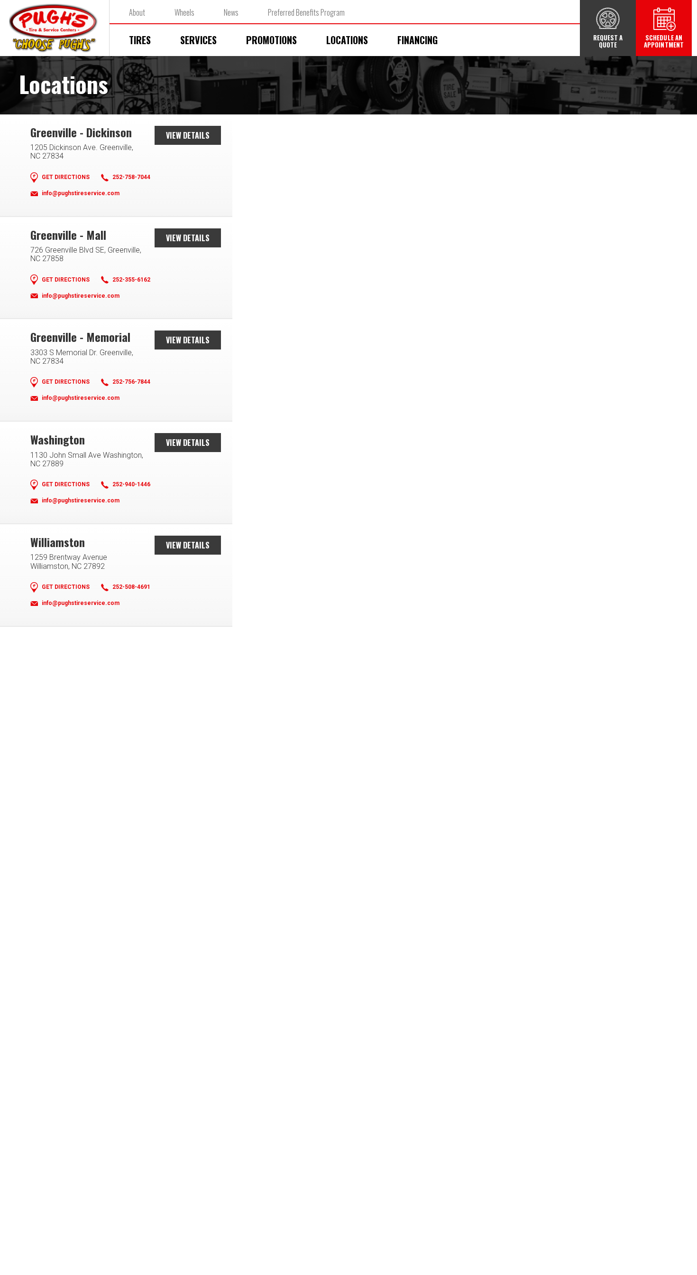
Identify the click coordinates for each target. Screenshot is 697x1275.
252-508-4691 (131, 587)
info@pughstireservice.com (80, 193)
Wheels (184, 12)
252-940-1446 (131, 485)
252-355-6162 (131, 280)
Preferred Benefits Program (306, 12)
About (137, 12)
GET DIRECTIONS (66, 177)
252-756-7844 (131, 382)
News (231, 12)
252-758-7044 (131, 177)
